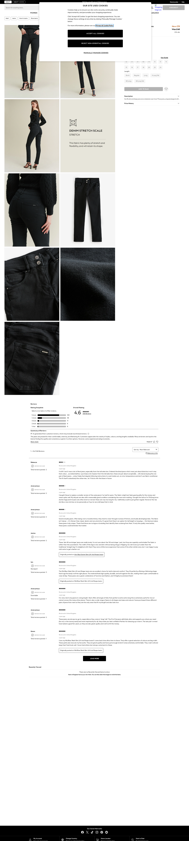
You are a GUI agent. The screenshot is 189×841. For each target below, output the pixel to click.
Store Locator (174, 2)
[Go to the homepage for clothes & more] (8, 2)
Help (183, 2)
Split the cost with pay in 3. (94, 2)
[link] (152, 7)
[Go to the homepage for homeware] (18, 2)
